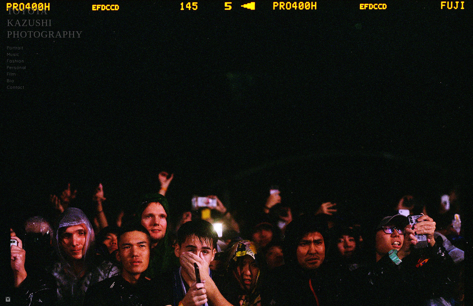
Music (13, 54)
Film (11, 74)
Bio (10, 80)
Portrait (15, 47)
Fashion (15, 61)
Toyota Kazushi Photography (45, 23)
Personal (16, 67)
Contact (15, 87)
